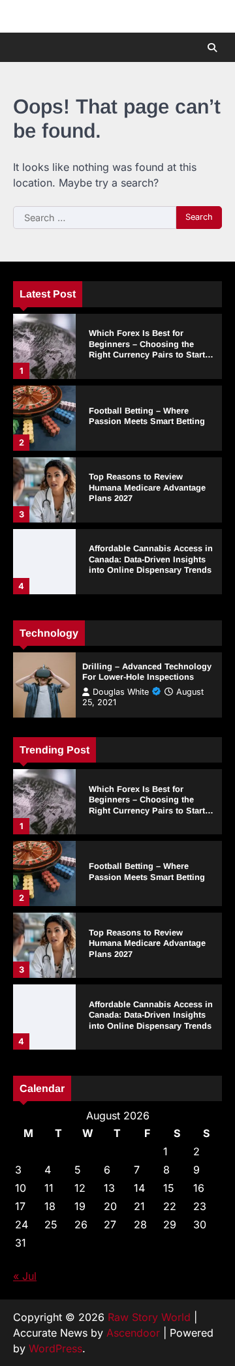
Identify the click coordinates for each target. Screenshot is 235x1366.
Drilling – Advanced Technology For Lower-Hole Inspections (147, 671)
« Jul (25, 1276)
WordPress (55, 1348)
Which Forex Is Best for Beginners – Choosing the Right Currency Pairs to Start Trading (147, 349)
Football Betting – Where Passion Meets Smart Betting (147, 416)
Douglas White (121, 692)
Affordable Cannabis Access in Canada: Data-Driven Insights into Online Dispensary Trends (151, 559)
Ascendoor (133, 1332)
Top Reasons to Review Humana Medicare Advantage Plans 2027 (147, 487)
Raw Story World (149, 1317)
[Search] (212, 47)
